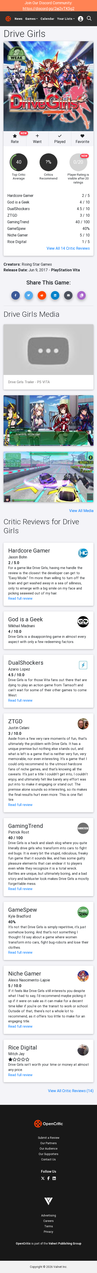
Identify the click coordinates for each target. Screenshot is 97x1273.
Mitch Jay (16, 1053)
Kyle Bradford (19, 916)
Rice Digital (22, 1047)
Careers (48, 1221)
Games (30, 19)
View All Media (81, 510)
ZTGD (15, 721)
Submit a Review (48, 1137)
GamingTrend (25, 825)
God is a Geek (25, 619)
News (18, 19)
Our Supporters (48, 1154)
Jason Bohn (17, 557)
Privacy (48, 1231)
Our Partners (48, 1143)
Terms (48, 1226)
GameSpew (22, 909)
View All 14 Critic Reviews (68, 248)
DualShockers (25, 662)
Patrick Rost (18, 832)
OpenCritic (23, 1243)
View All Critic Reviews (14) (70, 1090)
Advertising (48, 1215)
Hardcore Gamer (29, 550)
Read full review (20, 598)
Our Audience (48, 1148)
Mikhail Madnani (21, 625)
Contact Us (48, 1159)
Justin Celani (18, 727)
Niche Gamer (24, 973)
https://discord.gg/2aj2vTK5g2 (48, 8)
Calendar (47, 19)
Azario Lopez (19, 669)
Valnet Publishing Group (64, 1243)
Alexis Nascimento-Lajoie (29, 980)
